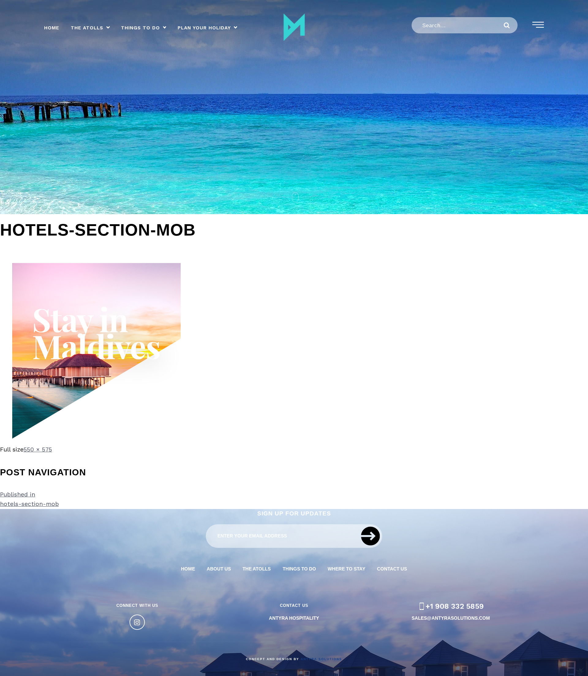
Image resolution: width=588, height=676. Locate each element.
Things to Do (140, 28)
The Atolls (87, 28)
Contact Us (392, 568)
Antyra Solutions (321, 659)
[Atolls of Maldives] (294, 27)
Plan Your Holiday (204, 28)
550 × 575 (38, 449)
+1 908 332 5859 (454, 606)
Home (51, 28)
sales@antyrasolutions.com (451, 618)
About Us (219, 568)
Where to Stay (346, 568)
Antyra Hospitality (294, 618)
